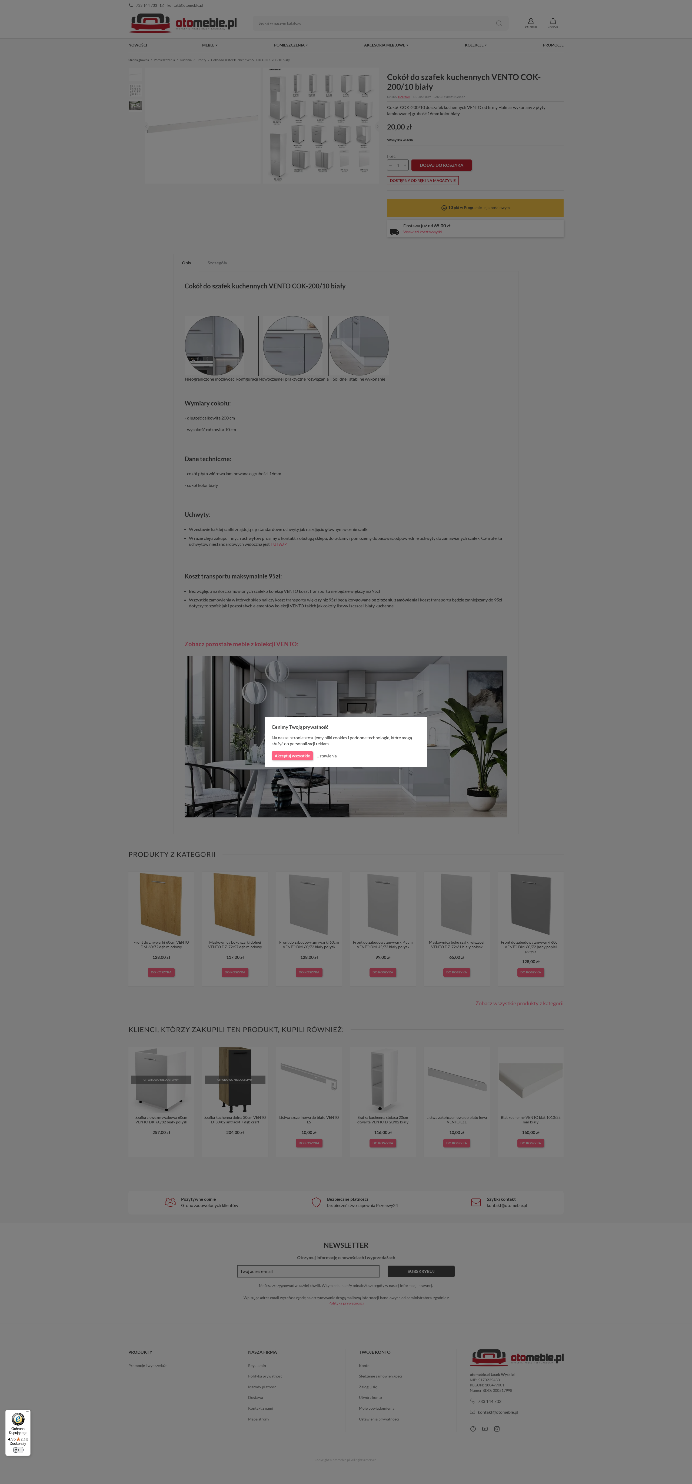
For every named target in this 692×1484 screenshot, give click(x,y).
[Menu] (27, 1413)
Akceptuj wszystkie (292, 755)
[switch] (18, 1450)
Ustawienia (327, 755)
